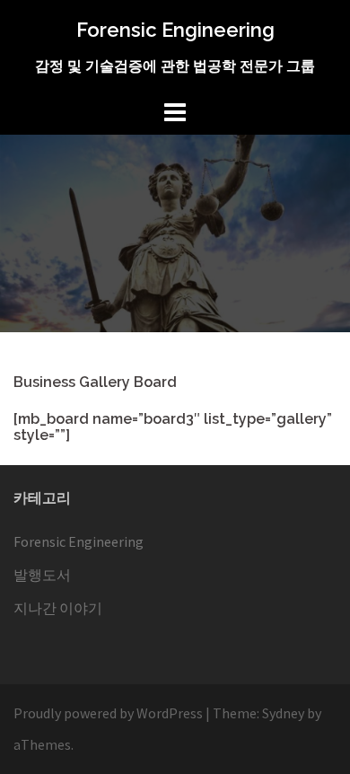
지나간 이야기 (57, 608)
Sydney (283, 713)
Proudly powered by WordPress (108, 713)
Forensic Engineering (175, 29)
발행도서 (42, 575)
